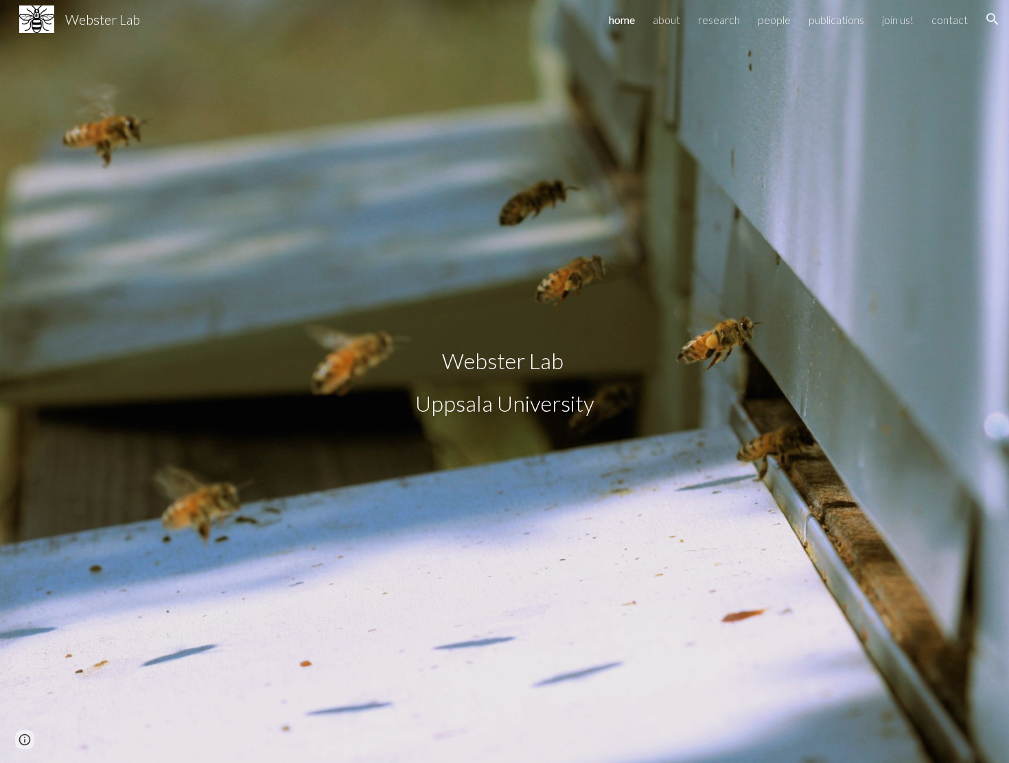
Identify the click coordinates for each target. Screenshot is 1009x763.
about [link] (666, 19)
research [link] (719, 19)
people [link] (774, 19)
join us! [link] (898, 19)
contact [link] (949, 19)
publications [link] (836, 19)
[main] (504, 381)
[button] (992, 19)
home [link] (622, 19)
